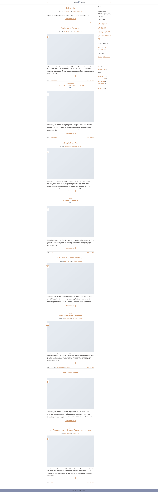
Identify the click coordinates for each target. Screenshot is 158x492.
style (66, 309)
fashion (62, 309)
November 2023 (102, 76)
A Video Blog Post (70, 200)
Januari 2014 (101, 83)
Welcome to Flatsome (70, 28)
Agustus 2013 (101, 88)
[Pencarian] (47, 2)
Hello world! (70, 8)
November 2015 (102, 78)
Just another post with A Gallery (70, 85)
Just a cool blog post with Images (70, 258)
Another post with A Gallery (70, 315)
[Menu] (110, 2)
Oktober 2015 (101, 81)
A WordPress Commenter (104, 47)
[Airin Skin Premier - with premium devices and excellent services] (79, 2)
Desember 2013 (102, 86)
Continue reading (70, 18)
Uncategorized (70, 6)
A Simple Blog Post (70, 143)
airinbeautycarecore (77, 11)
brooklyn (59, 309)
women (68, 309)
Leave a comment (90, 80)
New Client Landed (70, 373)
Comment (92, 22)
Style (70, 198)
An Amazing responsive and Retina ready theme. (70, 430)
